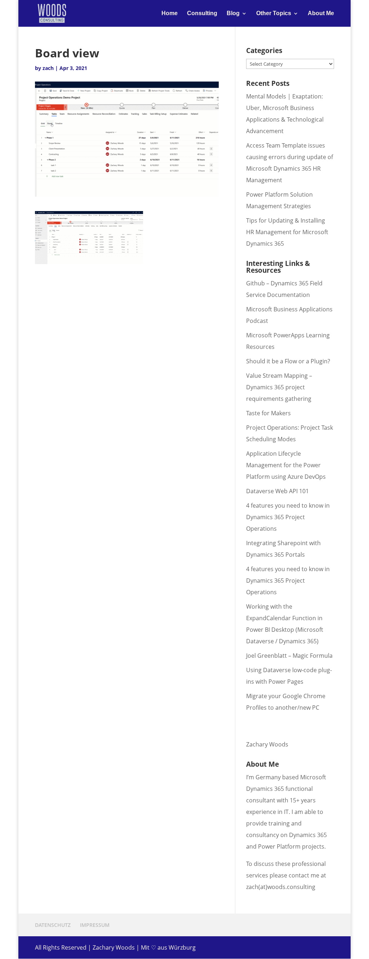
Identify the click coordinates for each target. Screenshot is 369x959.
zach (48, 68)
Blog (233, 13)
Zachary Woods (267, 744)
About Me (321, 13)
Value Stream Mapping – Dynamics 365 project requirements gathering (279, 387)
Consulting (202, 13)
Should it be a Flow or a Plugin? (288, 361)
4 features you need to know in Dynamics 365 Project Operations (288, 517)
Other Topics (273, 13)
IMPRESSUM (95, 924)
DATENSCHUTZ (53, 924)
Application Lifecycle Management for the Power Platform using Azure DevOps (286, 465)
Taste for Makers (268, 413)
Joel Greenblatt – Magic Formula (289, 656)
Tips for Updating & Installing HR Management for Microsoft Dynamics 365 (287, 232)
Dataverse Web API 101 (277, 491)
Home (169, 13)
